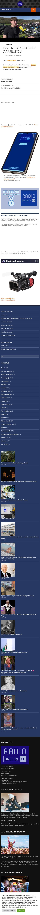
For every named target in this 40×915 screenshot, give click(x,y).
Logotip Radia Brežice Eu (8, 349)
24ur (2, 368)
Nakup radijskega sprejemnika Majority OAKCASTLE (16, 318)
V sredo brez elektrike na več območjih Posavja (14, 500)
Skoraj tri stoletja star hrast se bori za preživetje (14, 463)
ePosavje (3, 384)
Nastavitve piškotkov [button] (9, 910)
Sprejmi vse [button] (21, 910)
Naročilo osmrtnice (7, 325)
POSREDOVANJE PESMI (8, 820)
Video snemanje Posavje (8, 300)
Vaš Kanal (9, 44)
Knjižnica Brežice (5, 391)
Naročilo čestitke (6, 321)
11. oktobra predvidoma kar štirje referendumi (14, 652)
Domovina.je (4, 381)
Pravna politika (5, 577)
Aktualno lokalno (7, 311)
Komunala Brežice (6, 342)
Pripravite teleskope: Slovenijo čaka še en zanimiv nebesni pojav (19, 481)
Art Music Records (6, 371)
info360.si (4, 388)
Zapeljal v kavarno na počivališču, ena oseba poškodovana (17, 596)
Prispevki (3, 427)
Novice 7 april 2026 (6, 80)
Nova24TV (4, 401)
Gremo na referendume (7, 518)
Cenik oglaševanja (6, 339)
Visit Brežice (4, 444)
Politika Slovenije (6, 421)
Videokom (4, 441)
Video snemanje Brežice (7, 298)
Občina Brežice (5, 404)
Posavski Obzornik (6, 424)
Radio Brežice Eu (7, 10)
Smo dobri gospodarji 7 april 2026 (10, 87)
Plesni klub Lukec (6, 411)
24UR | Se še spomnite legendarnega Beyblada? (14, 709)
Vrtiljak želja (5, 345)
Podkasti (3, 315)
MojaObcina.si (5, 398)
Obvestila (3, 407)
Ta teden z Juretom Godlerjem (9, 434)
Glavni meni (38, 10)
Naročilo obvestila (7, 332)
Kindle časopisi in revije (8, 335)
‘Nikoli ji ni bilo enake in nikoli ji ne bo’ (12, 634)
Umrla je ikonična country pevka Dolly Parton (14, 691)
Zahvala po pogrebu (7, 328)
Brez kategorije (5, 378)
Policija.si (3, 417)
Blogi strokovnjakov (6, 374)
